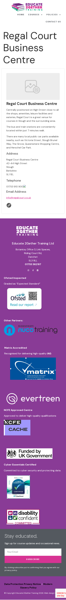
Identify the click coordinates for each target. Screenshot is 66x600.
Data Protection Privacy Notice (22, 584)
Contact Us (53, 22)
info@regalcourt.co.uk (18, 197)
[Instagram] (28, 270)
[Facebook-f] (33, 270)
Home (21, 15)
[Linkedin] (37, 270)
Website (9, 205)
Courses (34, 15)
